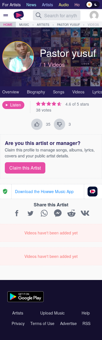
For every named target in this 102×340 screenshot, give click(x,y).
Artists (43, 24)
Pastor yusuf (68, 24)
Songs (58, 92)
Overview (10, 92)
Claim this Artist (25, 167)
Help (86, 313)
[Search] (38, 15)
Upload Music (52, 313)
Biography (36, 92)
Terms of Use (42, 323)
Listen (15, 105)
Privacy (18, 323)
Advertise (68, 323)
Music (24, 24)
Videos (93, 24)
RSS (86, 323)
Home (7, 24)
